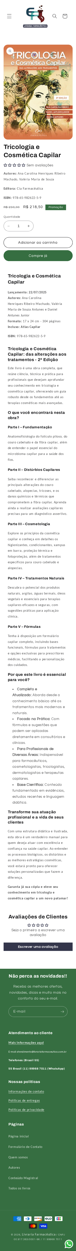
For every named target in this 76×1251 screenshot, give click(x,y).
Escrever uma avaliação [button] (38, 946)
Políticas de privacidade (26, 1110)
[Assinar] (62, 1011)
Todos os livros (19, 1188)
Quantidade (12, 216)
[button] (9, 16)
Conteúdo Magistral (23, 1178)
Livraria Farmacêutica (39, 1234)
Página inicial (18, 1136)
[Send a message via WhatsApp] (69, 1244)
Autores (14, 1167)
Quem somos (18, 1157)
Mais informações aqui (26, 1043)
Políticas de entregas (24, 1100)
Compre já (38, 256)
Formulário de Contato (25, 1147)
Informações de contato (26, 1091)
